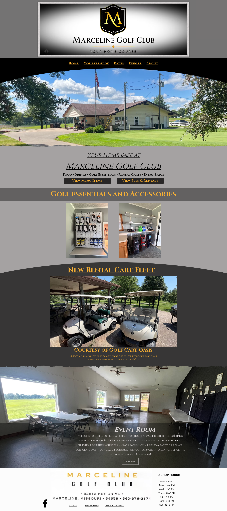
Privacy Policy (92, 505)
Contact (73, 505)
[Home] (113, 20)
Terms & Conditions (114, 505)
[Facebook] (45, 503)
